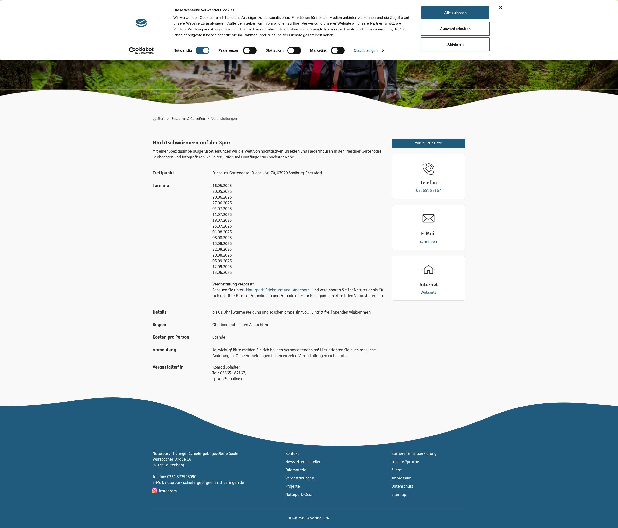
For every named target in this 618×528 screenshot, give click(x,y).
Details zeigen (366, 51)
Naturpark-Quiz (298, 495)
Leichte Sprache (405, 462)
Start (161, 119)
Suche (397, 470)
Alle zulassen (455, 13)
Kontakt (292, 454)
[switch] (250, 50)
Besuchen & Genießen (188, 119)
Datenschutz (402, 487)
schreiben (428, 242)
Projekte (292, 487)
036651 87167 (428, 191)
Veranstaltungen (299, 478)
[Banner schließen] (500, 7)
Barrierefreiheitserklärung (414, 454)
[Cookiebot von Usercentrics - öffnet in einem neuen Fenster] (141, 50)
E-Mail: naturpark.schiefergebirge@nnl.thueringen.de (198, 483)
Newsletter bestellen (303, 462)
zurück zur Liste (428, 143)
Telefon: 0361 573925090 (174, 477)
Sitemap (399, 495)
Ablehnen (455, 44)
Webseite (429, 293)
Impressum (402, 478)
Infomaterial (296, 470)
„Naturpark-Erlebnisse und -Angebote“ (278, 290)
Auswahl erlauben (455, 29)
